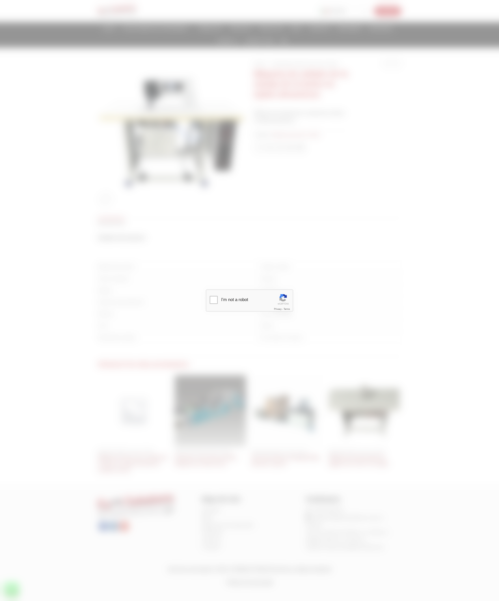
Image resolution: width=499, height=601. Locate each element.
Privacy (278, 309)
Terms (287, 309)
